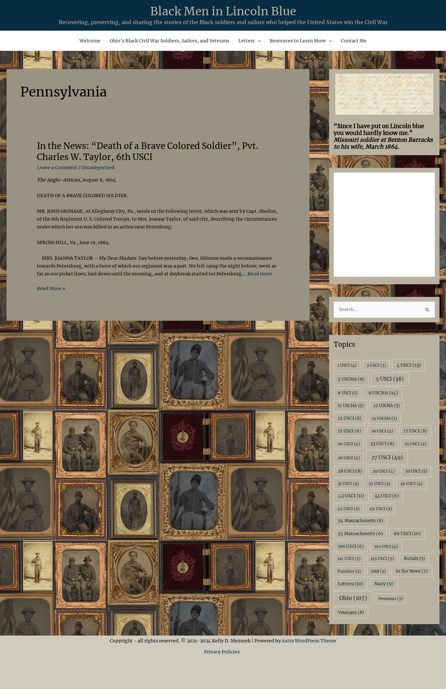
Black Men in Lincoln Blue (223, 11)
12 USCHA (387, 405)
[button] (258, 41)
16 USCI (382, 431)
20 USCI (349, 443)
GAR (378, 571)
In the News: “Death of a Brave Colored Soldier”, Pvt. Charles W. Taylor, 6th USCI (147, 151)
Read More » (51, 289)
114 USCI (349, 558)
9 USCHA (383, 393)
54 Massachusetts (360, 520)
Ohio (353, 598)
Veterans (351, 612)
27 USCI (387, 457)
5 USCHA (351, 379)
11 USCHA (350, 405)
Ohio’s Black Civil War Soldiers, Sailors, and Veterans (169, 41)
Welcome (90, 41)
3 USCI (376, 365)
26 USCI (349, 457)
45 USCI (348, 508)
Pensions (390, 598)
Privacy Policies (223, 652)
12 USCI (349, 418)
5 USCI (390, 379)
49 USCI (381, 508)
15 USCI (349, 431)
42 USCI (351, 496)
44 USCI (387, 496)
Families (349, 571)
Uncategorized (98, 167)
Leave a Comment (57, 167)
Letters (246, 41)
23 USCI (382, 444)
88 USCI (407, 533)
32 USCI (379, 483)
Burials (414, 558)
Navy (384, 584)
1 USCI (347, 365)
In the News (412, 571)
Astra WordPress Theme (309, 641)
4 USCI (409, 365)
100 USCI (351, 546)
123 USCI (382, 558)
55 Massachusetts (360, 533)
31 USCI (348, 483)
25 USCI (415, 443)
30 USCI (416, 471)
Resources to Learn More (298, 41)
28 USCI (350, 471)
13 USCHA (384, 418)
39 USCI (411, 483)
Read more (259, 274)
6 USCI (348, 392)
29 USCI (384, 471)
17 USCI (415, 431)
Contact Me (354, 41)
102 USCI (386, 546)
